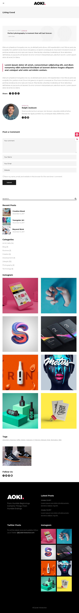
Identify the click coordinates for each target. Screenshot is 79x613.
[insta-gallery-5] (58, 334)
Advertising (6, 440)
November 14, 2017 (18, 213)
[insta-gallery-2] (20, 295)
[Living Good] (11, 112)
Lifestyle (24, 30)
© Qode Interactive (40, 608)
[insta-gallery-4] (20, 334)
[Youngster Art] (7, 221)
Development (8, 258)
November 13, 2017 (14, 30)
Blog (4, 247)
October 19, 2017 (46, 500)
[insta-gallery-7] (58, 372)
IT (33, 440)
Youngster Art (18, 220)
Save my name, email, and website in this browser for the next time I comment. (33, 176)
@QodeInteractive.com (25, 532)
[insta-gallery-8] (20, 411)
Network (43, 440)
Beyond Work (18, 229)
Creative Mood (19, 211)
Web (59, 440)
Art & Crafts (7, 243)
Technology (7, 269)
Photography (7, 265)
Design (23, 440)
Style (48, 440)
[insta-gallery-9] (58, 411)
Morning (37, 440)
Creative (6, 254)
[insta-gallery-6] (20, 372)
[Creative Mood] (7, 212)
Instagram (29, 440)
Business (6, 250)
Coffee (18, 440)
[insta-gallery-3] (58, 295)
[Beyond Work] (7, 230)
